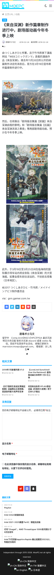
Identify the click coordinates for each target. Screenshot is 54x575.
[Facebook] (7, 307)
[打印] (34, 307)
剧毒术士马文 (11, 42)
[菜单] (50, 7)
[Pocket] (28, 307)
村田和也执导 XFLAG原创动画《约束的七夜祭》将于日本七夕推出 (39, 389)
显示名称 (7, 443)
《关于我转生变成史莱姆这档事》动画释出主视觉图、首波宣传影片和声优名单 (13, 389)
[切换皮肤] (45, 7)
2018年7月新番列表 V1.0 (13, 369)
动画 (17, 14)
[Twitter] (12, 307)
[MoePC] (13, 5)
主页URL (9, 14)
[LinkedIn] (17, 307)
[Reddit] (23, 307)
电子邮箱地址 (9, 453)
